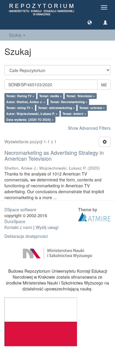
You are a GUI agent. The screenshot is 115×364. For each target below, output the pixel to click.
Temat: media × (50, 96)
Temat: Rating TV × (20, 96)
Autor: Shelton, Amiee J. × (25, 102)
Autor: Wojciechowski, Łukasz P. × (32, 113)
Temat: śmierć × (74, 113)
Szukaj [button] (15, 35)
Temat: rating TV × (19, 107)
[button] (89, 22)
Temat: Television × (80, 96)
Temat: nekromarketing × (56, 107)
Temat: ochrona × (92, 107)
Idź (104, 84)
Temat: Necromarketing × (68, 102)
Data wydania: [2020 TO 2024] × (29, 119)
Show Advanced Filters (89, 128)
